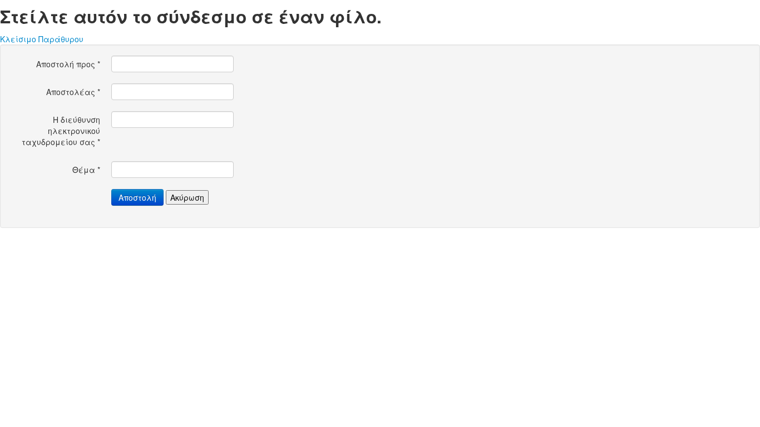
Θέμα (86, 169)
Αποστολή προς (68, 63)
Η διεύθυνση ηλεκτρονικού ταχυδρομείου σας (61, 130)
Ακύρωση (187, 197)
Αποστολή (137, 197)
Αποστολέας (73, 91)
